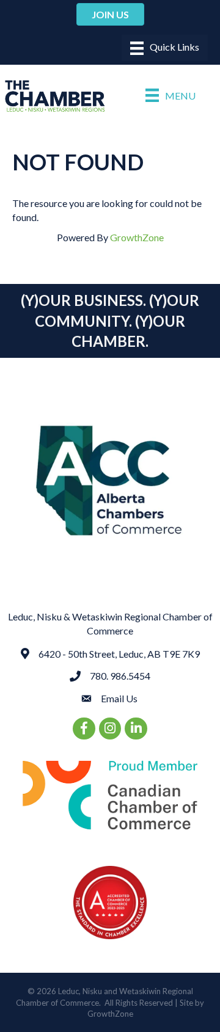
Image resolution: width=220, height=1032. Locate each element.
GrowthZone (137, 237)
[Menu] (165, 48)
